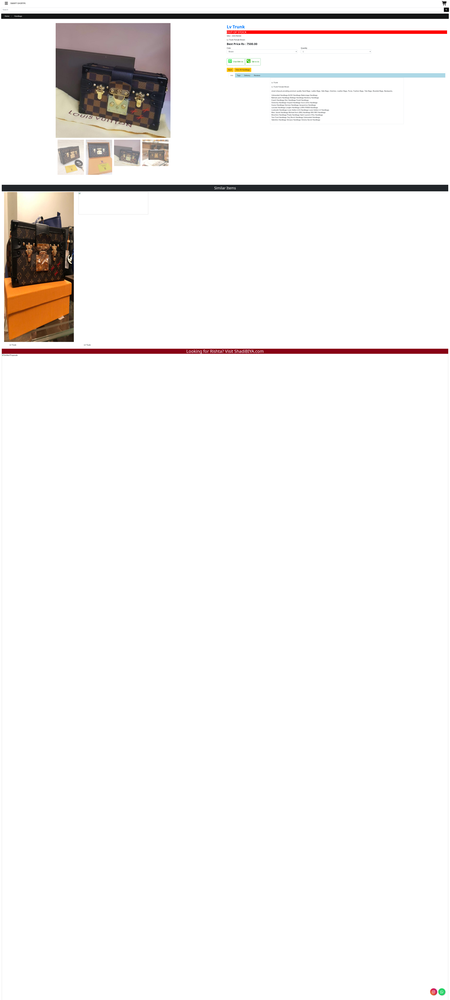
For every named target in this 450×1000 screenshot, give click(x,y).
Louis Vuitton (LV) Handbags (298, 110)
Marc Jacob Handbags (280, 112)
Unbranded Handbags (279, 95)
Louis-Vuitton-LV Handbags (319, 110)
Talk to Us (255, 62)
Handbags (18, 16)
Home (7, 16)
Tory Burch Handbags (295, 117)
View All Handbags (243, 70)
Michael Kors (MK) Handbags (300, 112)
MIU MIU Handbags (318, 112)
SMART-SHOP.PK (13, 3)
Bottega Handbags (297, 98)
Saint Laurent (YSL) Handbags (311, 115)
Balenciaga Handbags (309, 95)
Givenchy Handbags (279, 103)
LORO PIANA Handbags (309, 107)
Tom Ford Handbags (279, 117)
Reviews (257, 75)
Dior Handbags (290, 100)
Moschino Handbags (279, 115)
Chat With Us (238, 62)
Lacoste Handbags (278, 107)
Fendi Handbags (302, 100)
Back (230, 70)
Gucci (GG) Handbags (309, 103)
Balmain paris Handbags (280, 98)
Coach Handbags (278, 100)
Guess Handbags (278, 105)
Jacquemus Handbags (307, 105)
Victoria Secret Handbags (310, 120)
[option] (39, 270)
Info (231, 75)
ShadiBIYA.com (249, 351)
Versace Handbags (294, 120)
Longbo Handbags (293, 107)
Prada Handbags (293, 115)
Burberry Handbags (311, 98)
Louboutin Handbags (279, 110)
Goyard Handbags (294, 103)
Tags (238, 75)
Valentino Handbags (279, 120)
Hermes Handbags (292, 105)
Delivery (247, 75)
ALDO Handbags (294, 95)
